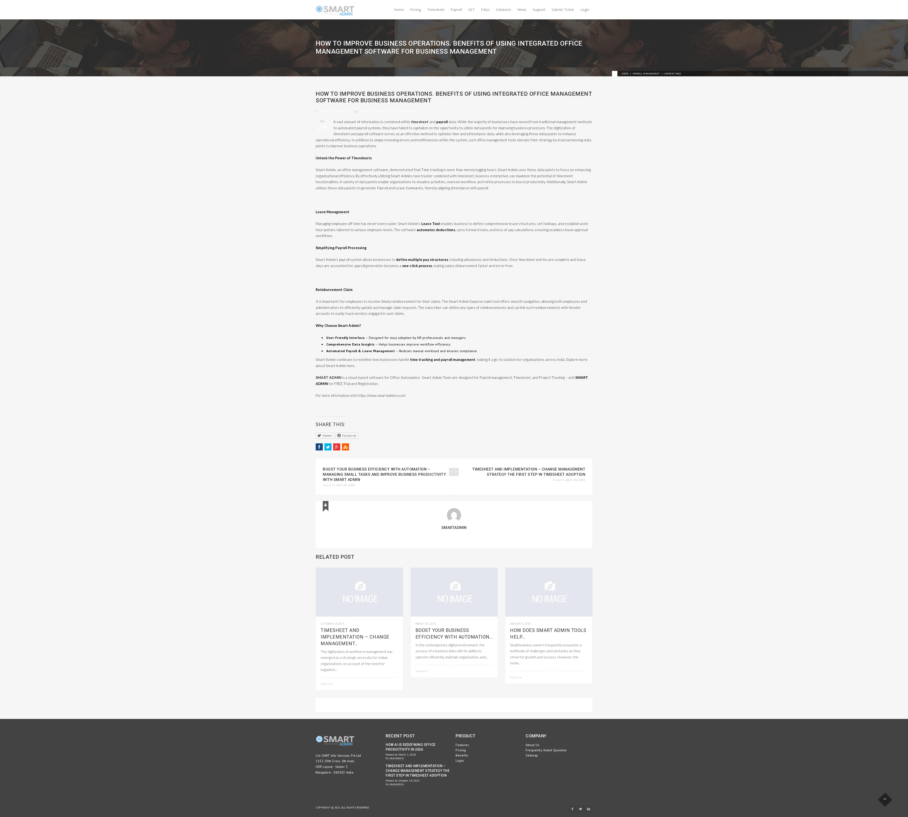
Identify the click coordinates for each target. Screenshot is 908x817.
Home (399, 9)
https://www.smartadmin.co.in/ (381, 395)
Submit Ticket (563, 9)
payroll (381, 111)
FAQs (485, 9)
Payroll (456, 9)
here (351, 365)
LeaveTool (366, 111)
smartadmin (454, 527)
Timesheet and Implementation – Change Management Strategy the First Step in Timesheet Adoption (418, 770)
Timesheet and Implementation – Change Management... (355, 636)
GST (471, 9)
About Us (532, 745)
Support (539, 9)
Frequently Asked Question (546, 750)
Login (584, 9)
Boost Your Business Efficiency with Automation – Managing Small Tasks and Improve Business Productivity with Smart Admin (384, 474)
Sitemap (532, 755)
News (522, 9)
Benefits (462, 755)
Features (462, 745)
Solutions (503, 9)
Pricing (415, 9)
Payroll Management (646, 73)
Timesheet (436, 9)
